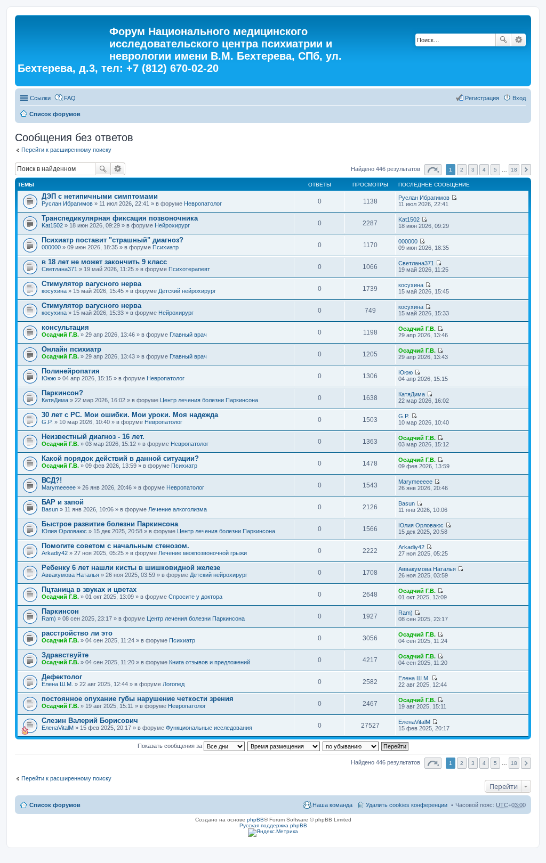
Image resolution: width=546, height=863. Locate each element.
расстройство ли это (77, 633)
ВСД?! (52, 480)
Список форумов (55, 114)
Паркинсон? (62, 393)
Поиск (503, 40)
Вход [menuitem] (519, 98)
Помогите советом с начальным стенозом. (115, 546)
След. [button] (526, 169)
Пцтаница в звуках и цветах (89, 589)
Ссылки (40, 98)
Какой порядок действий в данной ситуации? (120, 458)
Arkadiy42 (55, 553)
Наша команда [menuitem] (332, 805)
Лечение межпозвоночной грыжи (202, 553)
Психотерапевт (189, 269)
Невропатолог (203, 203)
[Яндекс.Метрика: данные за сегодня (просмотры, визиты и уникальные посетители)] (273, 832)
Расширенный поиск (518, 40)
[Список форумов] (63, 35)
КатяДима (55, 400)
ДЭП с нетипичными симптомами (100, 196)
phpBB (255, 820)
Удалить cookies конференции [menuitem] (406, 805)
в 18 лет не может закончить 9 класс (104, 262)
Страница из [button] (432, 169)
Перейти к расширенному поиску (66, 149)
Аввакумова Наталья (70, 575)
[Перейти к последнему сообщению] (454, 197)
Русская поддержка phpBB (273, 825)
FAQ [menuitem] (70, 98)
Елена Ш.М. (57, 684)
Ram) (49, 618)
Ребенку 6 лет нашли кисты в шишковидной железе (131, 568)
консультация (65, 327)
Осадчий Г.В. (60, 334)
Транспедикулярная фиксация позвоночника (120, 218)
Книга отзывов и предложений (209, 662)
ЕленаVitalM (58, 727)
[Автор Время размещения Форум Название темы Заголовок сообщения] (284, 746)
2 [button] (461, 170)
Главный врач (188, 334)
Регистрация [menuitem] (482, 98)
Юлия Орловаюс (64, 531)
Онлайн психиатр (71, 349)
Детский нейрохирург (187, 291)
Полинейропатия (71, 371)
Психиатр (165, 247)
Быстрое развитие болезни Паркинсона (110, 524)
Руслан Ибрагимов (67, 203)
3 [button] (473, 170)
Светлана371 (59, 269)
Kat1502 (52, 225)
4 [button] (484, 170)
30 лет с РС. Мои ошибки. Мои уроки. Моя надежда (130, 415)
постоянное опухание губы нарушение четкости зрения (138, 699)
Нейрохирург (172, 225)
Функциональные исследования (209, 727)
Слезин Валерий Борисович (90, 720)
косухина (54, 291)
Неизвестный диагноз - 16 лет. (93, 437)
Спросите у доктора (195, 596)
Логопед (173, 684)
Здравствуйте (65, 655)
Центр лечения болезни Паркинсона (209, 400)
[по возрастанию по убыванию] (351, 746)
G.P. (47, 422)
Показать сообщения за (171, 746)
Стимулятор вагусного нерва (91, 284)
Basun (50, 509)
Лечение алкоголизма (177, 509)
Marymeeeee (59, 487)
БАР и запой (63, 502)
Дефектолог (62, 677)
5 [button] (495, 170)
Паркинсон (60, 611)
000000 (51, 247)
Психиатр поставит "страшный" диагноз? (112, 240)
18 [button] (514, 170)
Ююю (49, 378)
